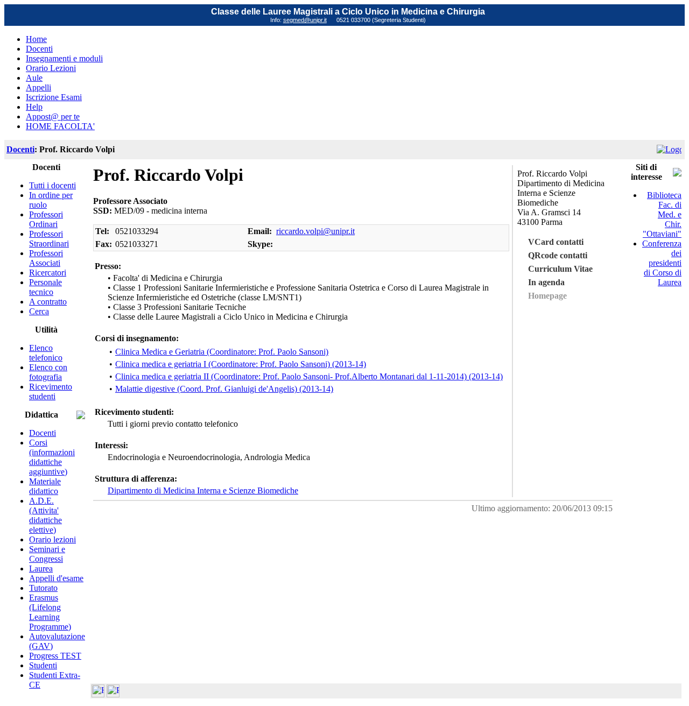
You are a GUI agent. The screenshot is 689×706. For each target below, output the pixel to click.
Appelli (38, 87)
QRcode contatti (557, 255)
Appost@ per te (53, 116)
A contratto (48, 301)
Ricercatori (47, 272)
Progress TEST (55, 655)
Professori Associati (46, 258)
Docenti (39, 48)
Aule (34, 77)
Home (36, 39)
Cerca (39, 311)
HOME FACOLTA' (60, 126)
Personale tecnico (45, 287)
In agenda (546, 282)
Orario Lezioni (51, 68)
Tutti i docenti (52, 185)
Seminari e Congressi (47, 554)
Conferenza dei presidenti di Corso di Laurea (661, 263)
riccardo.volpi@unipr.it (315, 231)
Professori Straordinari (49, 238)
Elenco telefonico (45, 352)
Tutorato (43, 587)
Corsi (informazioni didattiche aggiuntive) (52, 457)
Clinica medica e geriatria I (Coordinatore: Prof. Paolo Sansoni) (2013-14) (240, 364)
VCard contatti (555, 241)
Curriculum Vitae (560, 268)
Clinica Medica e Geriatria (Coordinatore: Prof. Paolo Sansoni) (221, 351)
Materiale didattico (45, 486)
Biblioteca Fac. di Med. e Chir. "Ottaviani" (662, 214)
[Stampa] (113, 694)
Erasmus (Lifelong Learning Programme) (50, 612)
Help (34, 106)
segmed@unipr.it (305, 20)
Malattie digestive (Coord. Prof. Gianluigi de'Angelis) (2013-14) (224, 388)
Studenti (43, 665)
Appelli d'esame (56, 578)
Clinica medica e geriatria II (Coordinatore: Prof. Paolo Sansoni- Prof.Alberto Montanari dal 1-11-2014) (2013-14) (309, 376)
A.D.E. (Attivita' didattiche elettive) (45, 515)
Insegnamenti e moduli (64, 58)
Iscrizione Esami (54, 97)
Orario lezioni (52, 539)
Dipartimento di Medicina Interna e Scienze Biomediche (203, 490)
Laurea (41, 568)
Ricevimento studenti (50, 391)
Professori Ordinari (46, 219)
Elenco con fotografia (48, 372)
